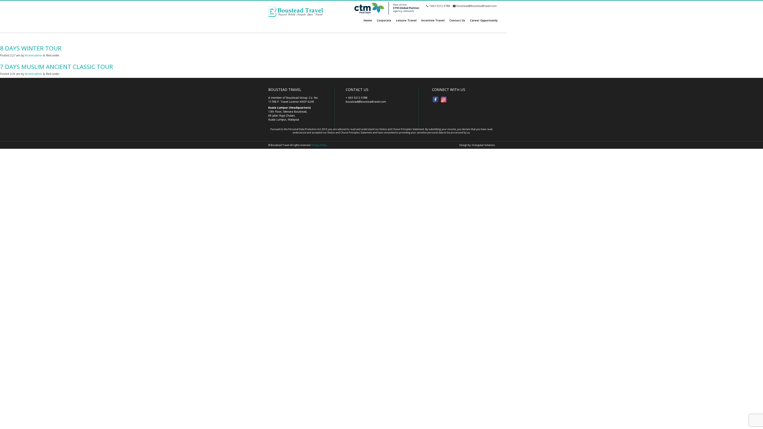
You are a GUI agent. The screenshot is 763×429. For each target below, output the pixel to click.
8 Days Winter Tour (31, 48)
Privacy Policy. (319, 145)
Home (368, 20)
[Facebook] (436, 99)
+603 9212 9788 (439, 6)
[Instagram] (444, 99)
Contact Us (457, 20)
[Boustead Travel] (295, 11)
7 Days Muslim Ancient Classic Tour (56, 67)
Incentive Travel (432, 20)
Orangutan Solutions (483, 145)
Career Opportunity (484, 20)
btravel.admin (33, 55)
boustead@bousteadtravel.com (476, 6)
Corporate (384, 20)
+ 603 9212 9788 (356, 98)
